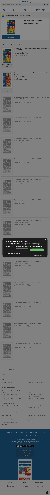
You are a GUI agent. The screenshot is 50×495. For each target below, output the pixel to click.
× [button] (45, 239)
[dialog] (24, 247)
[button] (13, 253)
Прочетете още (38, 246)
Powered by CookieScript (39, 255)
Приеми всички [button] (37, 250)
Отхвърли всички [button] (22, 250)
